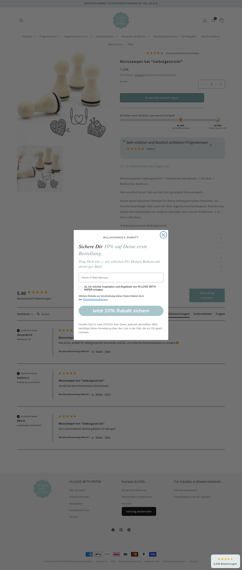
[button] (225, 561)
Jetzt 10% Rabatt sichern (121, 310)
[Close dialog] (163, 235)
